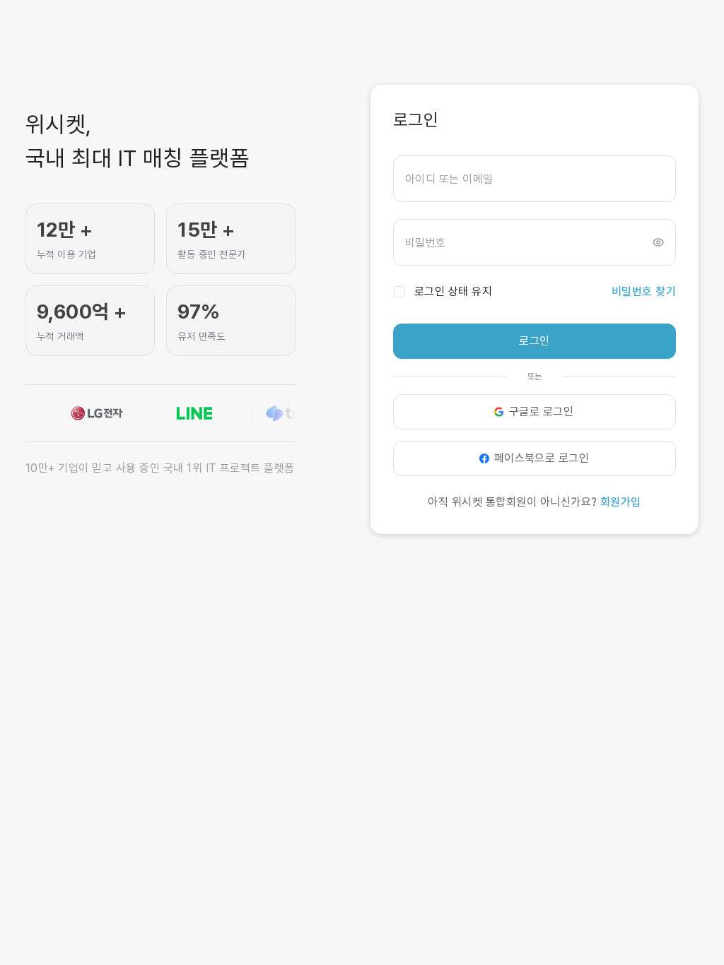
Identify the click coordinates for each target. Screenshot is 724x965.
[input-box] (534, 178)
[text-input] (534, 179)
